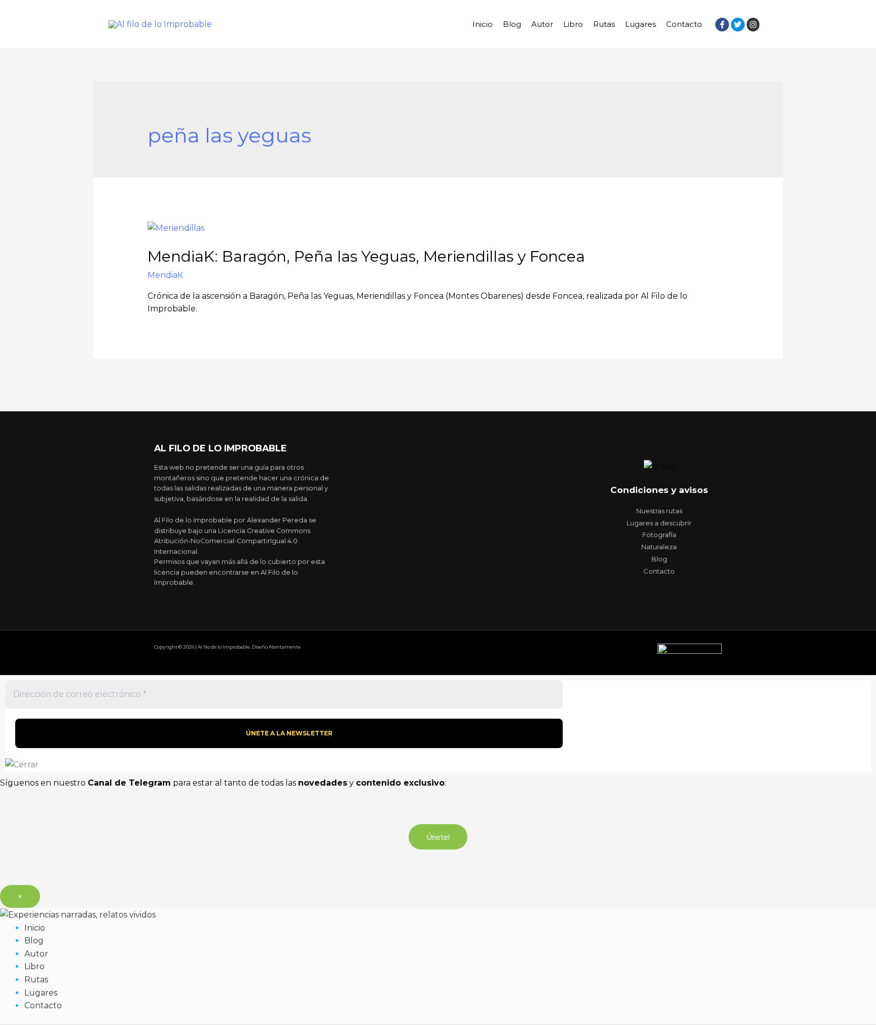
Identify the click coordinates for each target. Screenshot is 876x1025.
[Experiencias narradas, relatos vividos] (78, 914)
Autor (542, 24)
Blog (512, 24)
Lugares (640, 24)
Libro (573, 24)
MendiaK (165, 275)
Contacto (684, 24)
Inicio (482, 24)
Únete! (438, 837)
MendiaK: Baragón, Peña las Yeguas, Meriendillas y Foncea (366, 256)
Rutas (604, 24)
